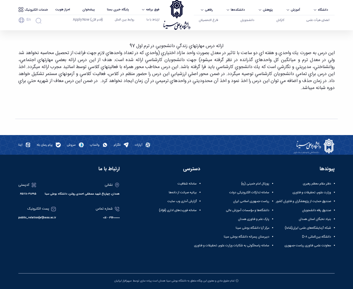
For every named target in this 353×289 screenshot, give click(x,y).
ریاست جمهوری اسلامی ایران (251, 201)
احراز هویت (62, 9)
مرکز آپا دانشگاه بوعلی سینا (252, 228)
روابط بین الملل (124, 19)
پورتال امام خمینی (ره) (255, 183)
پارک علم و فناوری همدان (253, 219)
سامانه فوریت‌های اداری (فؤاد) (178, 210)
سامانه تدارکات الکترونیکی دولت (249, 192)
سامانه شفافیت (187, 183)
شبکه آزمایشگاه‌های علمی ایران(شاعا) (308, 228)
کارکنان (280, 20)
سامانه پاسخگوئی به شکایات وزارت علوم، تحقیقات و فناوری (231, 245)
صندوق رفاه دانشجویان (316, 210)
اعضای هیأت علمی (317, 20)
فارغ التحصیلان (208, 20)
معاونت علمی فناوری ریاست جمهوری (308, 245)
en (28, 20)
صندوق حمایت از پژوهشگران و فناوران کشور (303, 201)
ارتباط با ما (153, 19)
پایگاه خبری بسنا (118, 9)
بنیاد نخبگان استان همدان (315, 219)
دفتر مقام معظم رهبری (317, 183)
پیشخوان (88, 9)
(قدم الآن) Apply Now (88, 19)
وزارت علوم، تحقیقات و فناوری (312, 192)
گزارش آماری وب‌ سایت (182, 201)
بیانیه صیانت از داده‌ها (183, 192)
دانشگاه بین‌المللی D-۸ (316, 236)
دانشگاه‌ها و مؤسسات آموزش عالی (247, 210)
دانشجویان (247, 20)
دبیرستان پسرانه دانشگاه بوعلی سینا (246, 236)
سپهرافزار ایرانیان (123, 281)
